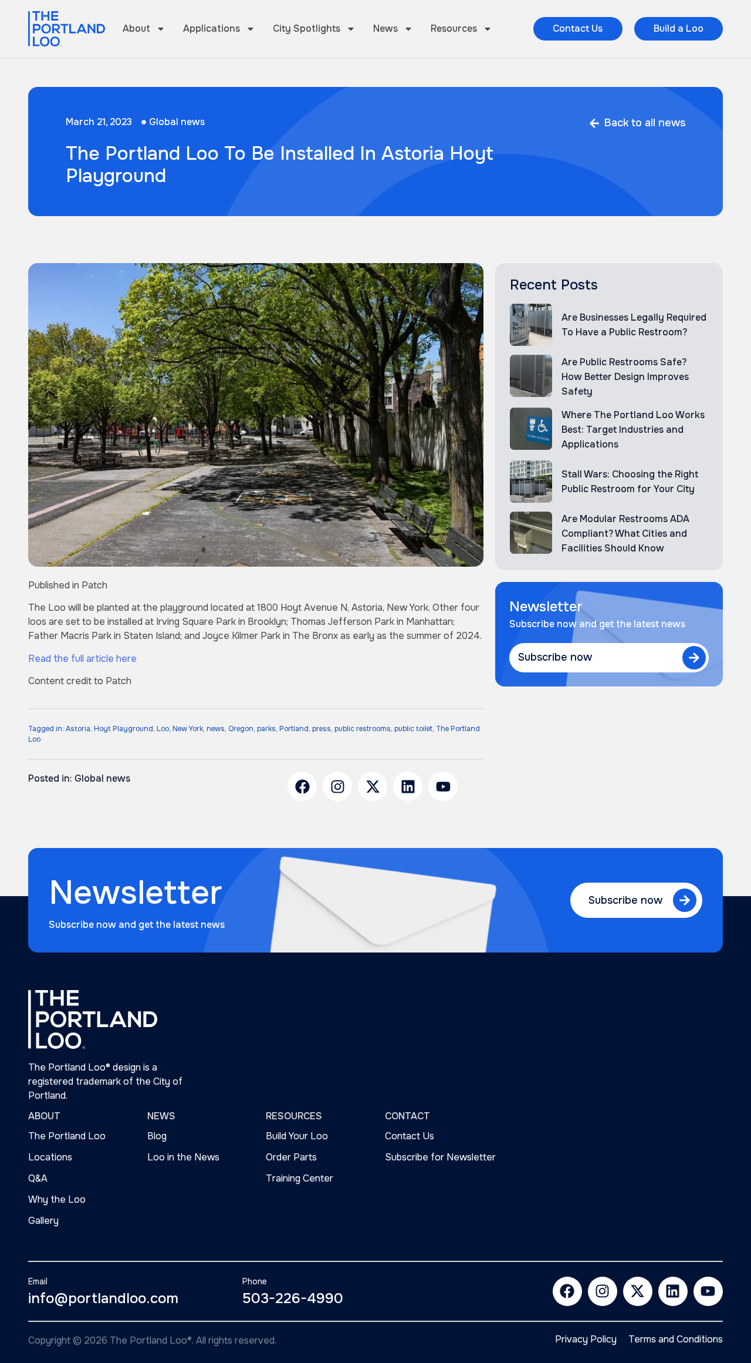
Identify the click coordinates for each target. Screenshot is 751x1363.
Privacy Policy (586, 1339)
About (136, 28)
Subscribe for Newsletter (440, 1157)
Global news (177, 122)
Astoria (78, 728)
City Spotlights (306, 28)
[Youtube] (443, 786)
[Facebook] (302, 786)
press (321, 728)
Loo (163, 728)
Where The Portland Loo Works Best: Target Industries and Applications (633, 429)
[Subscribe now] (694, 657)
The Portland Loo (67, 1136)
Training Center (299, 1178)
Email (38, 1281)
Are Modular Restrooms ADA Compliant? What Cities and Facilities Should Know (625, 533)
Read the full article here (82, 658)
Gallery (43, 1220)
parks (266, 728)
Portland (294, 728)
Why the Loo (57, 1199)
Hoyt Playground (123, 728)
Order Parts (291, 1157)
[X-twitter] (372, 786)
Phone (254, 1281)
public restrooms (362, 728)
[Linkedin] (407, 786)
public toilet (413, 728)
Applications (211, 28)
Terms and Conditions (675, 1339)
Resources (454, 28)
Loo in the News (183, 1157)
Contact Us (409, 1136)
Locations (50, 1157)
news (216, 728)
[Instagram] (337, 786)
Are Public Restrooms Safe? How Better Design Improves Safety (625, 377)
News (385, 28)
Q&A (38, 1178)
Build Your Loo (297, 1136)
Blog (157, 1136)
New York (187, 728)
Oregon (240, 728)
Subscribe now (555, 657)
